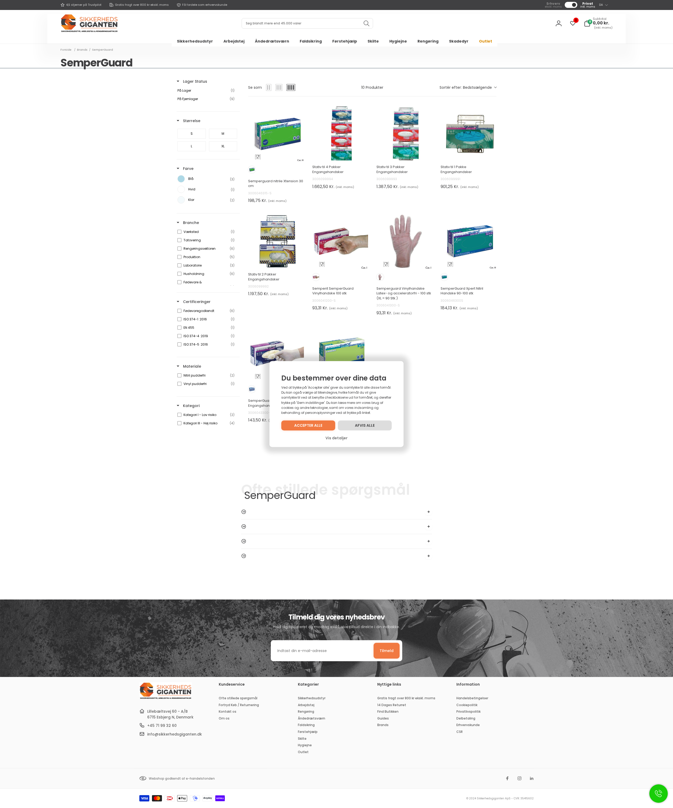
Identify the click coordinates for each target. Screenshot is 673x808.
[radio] (268, 87)
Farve (187, 168)
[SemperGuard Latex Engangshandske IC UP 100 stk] (276, 352)
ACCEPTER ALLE (308, 425)
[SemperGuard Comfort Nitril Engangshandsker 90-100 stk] (340, 352)
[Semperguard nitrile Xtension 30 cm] (276, 132)
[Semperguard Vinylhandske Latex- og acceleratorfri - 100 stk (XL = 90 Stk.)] (404, 240)
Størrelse (191, 120)
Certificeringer (196, 301)
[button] (598, 23)
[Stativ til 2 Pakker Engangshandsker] (276, 240)
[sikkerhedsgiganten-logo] (165, 698)
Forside (66, 50)
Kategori (191, 405)
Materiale (191, 366)
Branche (190, 222)
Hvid (252, 389)
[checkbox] (207, 90)
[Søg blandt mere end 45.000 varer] (366, 23)
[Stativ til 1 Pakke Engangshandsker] (468, 132)
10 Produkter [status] (372, 87)
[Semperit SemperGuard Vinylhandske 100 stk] (340, 240)
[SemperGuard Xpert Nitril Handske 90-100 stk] (468, 240)
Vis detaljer (336, 438)
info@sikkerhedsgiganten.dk (174, 734)
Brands (82, 50)
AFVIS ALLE (365, 425)
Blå (252, 169)
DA (601, 5)
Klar (316, 277)
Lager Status (194, 81)
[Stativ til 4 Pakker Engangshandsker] (340, 132)
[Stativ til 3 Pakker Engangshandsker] (404, 132)
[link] (80, 5)
